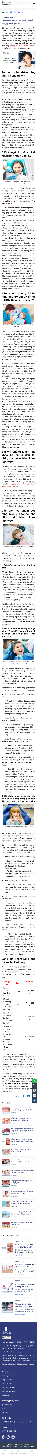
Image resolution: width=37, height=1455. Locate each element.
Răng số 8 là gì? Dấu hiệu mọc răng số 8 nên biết (24, 1306)
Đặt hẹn (25, 1453)
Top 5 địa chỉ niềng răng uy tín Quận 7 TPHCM (20, 1150)
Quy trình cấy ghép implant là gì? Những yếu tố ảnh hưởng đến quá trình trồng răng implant (21, 1161)
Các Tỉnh (5, 1412)
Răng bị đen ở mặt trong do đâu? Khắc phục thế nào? (21, 1182)
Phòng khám (18, 1453)
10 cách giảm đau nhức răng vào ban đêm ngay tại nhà (21, 1192)
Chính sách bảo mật (8, 1391)
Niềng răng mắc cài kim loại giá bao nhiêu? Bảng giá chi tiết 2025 (22, 1140)
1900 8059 (24, 1067)
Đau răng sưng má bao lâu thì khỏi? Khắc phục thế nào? (22, 1171)
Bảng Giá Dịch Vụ (7, 1380)
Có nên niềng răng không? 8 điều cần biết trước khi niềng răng (21, 1202)
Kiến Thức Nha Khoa (8, 1387)
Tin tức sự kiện (7, 1383)
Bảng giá (11, 1453)
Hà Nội (4, 1408)
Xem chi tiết (19, 1255)
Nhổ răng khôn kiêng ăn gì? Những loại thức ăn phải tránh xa (24, 1266)
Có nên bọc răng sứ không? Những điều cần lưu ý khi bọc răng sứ (22, 1213)
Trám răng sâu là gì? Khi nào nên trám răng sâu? (21, 1223)
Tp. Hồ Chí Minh (7, 1405)
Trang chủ (5, 12)
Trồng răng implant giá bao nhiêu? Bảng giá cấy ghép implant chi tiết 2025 (22, 1130)
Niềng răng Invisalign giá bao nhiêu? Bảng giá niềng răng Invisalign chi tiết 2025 (20, 1119)
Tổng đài (32, 1453)
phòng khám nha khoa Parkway (22, 46)
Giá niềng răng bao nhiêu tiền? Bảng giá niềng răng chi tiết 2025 (21, 1109)
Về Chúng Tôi (6, 1376)
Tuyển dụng (6, 1395)
